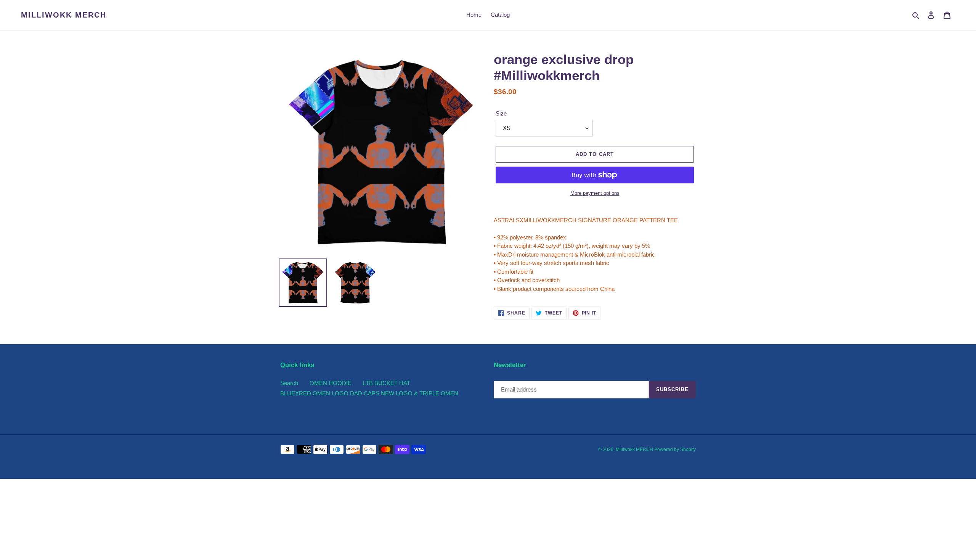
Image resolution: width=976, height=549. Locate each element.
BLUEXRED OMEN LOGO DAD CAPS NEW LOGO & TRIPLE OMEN (369, 393)
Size (501, 113)
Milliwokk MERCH (63, 15)
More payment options (595, 193)
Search (289, 383)
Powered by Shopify (675, 449)
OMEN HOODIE (331, 383)
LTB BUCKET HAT (386, 383)
